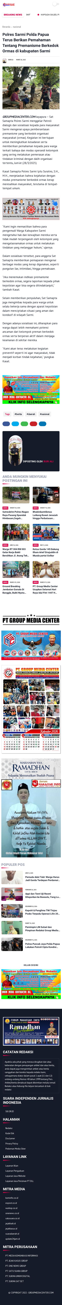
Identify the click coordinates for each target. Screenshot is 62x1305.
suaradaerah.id (12, 1233)
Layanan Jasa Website (15, 1176)
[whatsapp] (24, 424)
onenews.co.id (12, 1213)
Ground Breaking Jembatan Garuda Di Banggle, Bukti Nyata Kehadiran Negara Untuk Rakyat (15, 590)
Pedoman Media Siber (15, 1148)
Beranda (6, 26)
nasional (17, 26)
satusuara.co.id (12, 1218)
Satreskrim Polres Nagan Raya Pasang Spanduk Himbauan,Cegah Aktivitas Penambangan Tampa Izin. (15, 515)
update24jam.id (12, 1238)
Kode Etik (9, 1133)
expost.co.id (11, 1203)
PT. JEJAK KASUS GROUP (16, 1260)
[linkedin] (42, 424)
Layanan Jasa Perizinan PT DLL (19, 1181)
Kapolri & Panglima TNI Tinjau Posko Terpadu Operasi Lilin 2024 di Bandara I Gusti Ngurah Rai (43, 912)
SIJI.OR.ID (9, 1111)
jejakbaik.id (10, 1223)
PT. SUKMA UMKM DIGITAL (17, 1276)
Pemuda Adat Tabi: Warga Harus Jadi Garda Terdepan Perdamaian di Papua (43, 879)
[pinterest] (33, 424)
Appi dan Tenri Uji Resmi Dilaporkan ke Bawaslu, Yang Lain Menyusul (43, 895)
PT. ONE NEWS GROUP (15, 1266)
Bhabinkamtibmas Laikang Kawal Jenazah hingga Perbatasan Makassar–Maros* (45, 515)
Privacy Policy (11, 1143)
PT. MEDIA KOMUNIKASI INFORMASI (21, 1255)
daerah (31, 414)
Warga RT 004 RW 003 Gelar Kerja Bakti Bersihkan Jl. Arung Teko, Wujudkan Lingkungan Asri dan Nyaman (15, 552)
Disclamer (10, 1138)
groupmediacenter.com (41, 1292)
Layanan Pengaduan (14, 1170)
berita (19, 414)
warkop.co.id (11, 1208)
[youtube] (28, 1298)
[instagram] (23, 1298)
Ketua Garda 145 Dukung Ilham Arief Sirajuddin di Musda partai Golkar (46, 552)
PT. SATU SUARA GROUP (16, 1271)
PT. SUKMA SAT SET (14, 1281)
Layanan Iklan (11, 1165)
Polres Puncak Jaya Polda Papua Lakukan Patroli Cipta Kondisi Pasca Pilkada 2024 (42, 946)
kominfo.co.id (11, 1198)
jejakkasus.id (11, 1228)
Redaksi (8, 1128)
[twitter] (15, 424)
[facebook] (6, 424)
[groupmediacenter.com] (9, 5)
